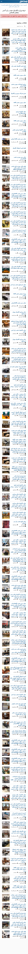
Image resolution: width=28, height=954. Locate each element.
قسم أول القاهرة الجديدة (7, 5)
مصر (22, 5)
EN (1, 1)
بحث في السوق (20, 26)
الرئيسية (25, 5)
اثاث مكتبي (11, 6)
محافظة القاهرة (16, 5)
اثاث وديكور (16, 6)
